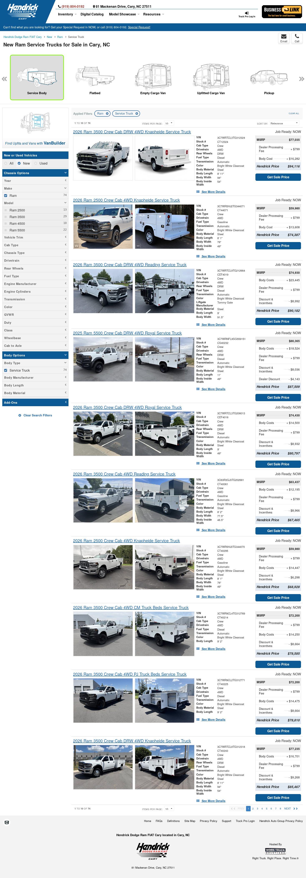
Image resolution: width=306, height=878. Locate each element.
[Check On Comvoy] (6, 823)
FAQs (159, 821)
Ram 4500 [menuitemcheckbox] (17, 223)
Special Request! (139, 27)
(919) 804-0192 (73, 6)
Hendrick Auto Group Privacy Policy (281, 821)
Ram (100, 113)
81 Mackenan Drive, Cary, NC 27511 (124, 6)
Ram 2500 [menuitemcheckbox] (17, 210)
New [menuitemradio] (26, 163)
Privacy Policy (208, 821)
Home (147, 821)
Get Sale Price (278, 177)
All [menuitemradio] (11, 163)
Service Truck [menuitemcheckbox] (19, 370)
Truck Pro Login (245, 821)
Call (297, 41)
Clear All (294, 113)
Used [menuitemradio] (43, 163)
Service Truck (124, 113)
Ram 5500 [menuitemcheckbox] (17, 230)
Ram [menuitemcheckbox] (13, 195)
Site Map (189, 821)
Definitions (173, 821)
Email (283, 41)
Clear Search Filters (37, 415)
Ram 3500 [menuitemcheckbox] (17, 216)
